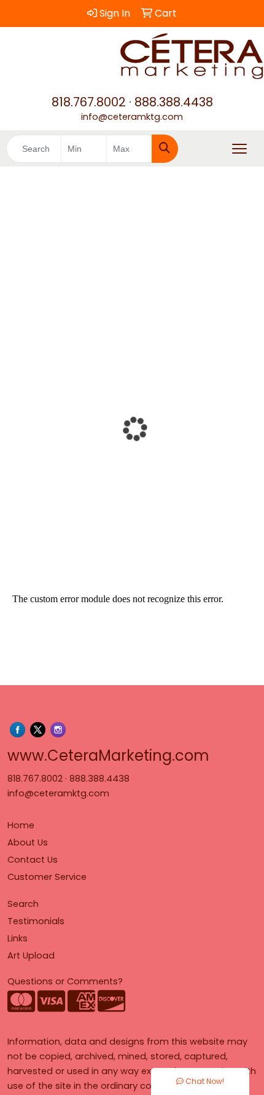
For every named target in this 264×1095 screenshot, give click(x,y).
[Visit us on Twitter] (37, 729)
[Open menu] (239, 148)
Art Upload (31, 955)
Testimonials (35, 921)
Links (17, 938)
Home (20, 825)
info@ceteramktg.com (132, 117)
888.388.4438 (173, 102)
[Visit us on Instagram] (58, 729)
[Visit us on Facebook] (17, 729)
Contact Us (32, 860)
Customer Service (47, 877)
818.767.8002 (89, 102)
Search (23, 904)
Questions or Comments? (65, 981)
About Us (27, 842)
